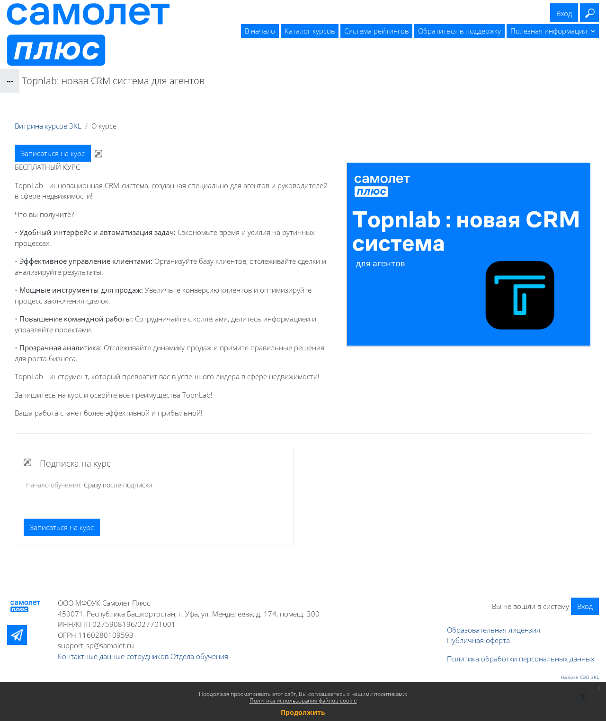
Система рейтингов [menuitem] (376, 30)
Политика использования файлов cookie (303, 700)
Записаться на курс (53, 153)
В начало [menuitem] (260, 30)
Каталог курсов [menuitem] (310, 30)
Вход (564, 13)
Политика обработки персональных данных (520, 658)
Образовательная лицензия (493, 629)
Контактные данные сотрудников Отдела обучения (143, 656)
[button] (589, 13)
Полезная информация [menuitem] (549, 30)
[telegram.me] (17, 635)
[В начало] (25, 607)
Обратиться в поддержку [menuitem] (459, 30)
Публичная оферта (478, 640)
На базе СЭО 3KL (580, 677)
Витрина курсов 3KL (48, 125)
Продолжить (303, 712)
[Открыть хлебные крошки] (9, 81)
